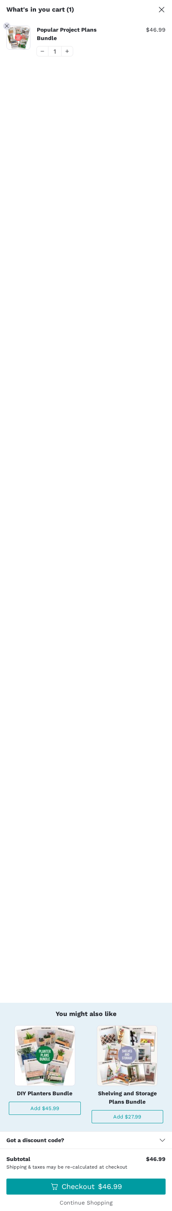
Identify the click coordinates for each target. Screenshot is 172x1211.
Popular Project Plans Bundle (66, 33)
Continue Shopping (86, 1202)
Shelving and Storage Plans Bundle (127, 1097)
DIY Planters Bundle (44, 1093)
